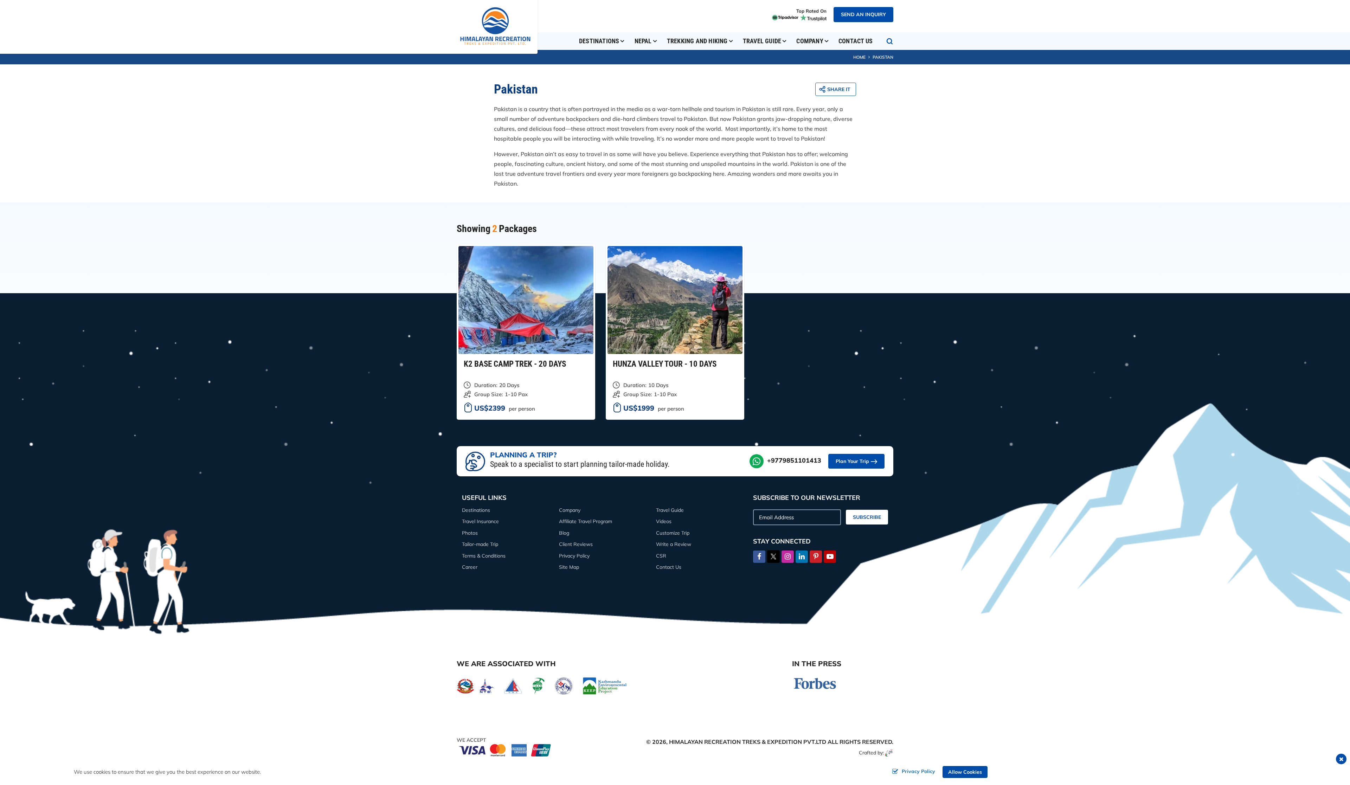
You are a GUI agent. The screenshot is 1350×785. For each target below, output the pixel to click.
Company (569, 510)
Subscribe (867, 517)
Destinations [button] (599, 41)
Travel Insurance (480, 521)
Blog (564, 533)
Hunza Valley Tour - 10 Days (664, 364)
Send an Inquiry (863, 14)
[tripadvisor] (784, 17)
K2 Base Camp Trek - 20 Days (515, 364)
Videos (663, 521)
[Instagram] (788, 556)
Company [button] (809, 41)
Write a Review (673, 544)
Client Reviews (576, 544)
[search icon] (889, 41)
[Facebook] (759, 556)
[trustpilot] (812, 17)
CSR (661, 556)
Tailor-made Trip (480, 544)
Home (859, 57)
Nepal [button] (643, 41)
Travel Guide (670, 510)
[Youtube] (830, 556)
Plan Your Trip (852, 461)
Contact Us (855, 41)
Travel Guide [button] (762, 41)
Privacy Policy (574, 556)
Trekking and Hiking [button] (697, 41)
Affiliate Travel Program (585, 521)
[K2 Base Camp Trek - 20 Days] (525, 300)
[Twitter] (773, 555)
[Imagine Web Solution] (889, 752)
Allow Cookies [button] (965, 772)
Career (469, 567)
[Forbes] (815, 682)
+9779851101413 (794, 460)
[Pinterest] (816, 556)
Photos (470, 533)
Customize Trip (672, 533)
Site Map (569, 567)
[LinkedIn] (802, 556)
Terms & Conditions (484, 556)
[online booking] (505, 749)
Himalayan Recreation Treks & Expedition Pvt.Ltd (747, 741)
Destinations (476, 510)
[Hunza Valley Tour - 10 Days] (675, 300)
